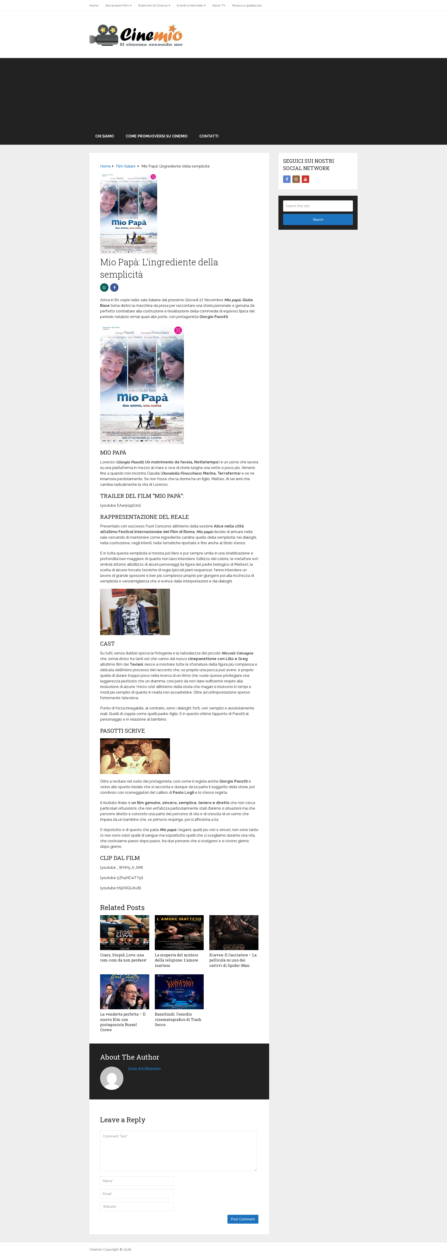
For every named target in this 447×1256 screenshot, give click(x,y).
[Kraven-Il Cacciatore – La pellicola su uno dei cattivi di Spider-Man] (233, 932)
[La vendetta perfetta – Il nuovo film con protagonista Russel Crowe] (124, 991)
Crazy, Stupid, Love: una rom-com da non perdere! (123, 957)
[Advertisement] (223, 93)
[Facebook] (287, 179)
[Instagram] (296, 179)
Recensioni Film (117, 5)
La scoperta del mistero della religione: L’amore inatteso (176, 960)
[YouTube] (305, 179)
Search (318, 219)
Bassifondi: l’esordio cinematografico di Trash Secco (178, 1019)
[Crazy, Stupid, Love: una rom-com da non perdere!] (124, 932)
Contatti (208, 136)
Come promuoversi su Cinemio (157, 136)
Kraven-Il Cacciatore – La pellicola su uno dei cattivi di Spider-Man (233, 960)
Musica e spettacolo (247, 5)
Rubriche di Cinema (153, 5)
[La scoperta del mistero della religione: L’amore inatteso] (179, 932)
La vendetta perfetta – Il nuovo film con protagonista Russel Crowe (123, 1022)
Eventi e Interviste (190, 5)
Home (93, 5)
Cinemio (95, 1249)
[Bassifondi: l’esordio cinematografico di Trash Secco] (179, 991)
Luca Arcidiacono (144, 1068)
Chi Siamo (104, 136)
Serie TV (218, 5)
